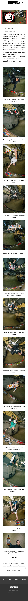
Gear (14, 581)
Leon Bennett (17, 568)
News (3, 579)
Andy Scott (12, 561)
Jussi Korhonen (11, 568)
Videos (9, 579)
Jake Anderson (22, 565)
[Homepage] (14, 587)
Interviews (24, 579)
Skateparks (16, 7)
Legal (10, 590)
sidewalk (8, 570)
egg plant (4, 565)
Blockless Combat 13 (19, 561)
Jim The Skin (5, 568)
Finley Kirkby (10, 565)
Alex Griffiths (7, 561)
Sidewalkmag (14, 570)
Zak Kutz (19, 570)
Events (16, 579)
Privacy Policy (15, 590)
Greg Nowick (16, 565)
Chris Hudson (11, 563)
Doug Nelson (22, 563)
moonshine (23, 568)
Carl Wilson (5, 563)
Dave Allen (16, 563)
